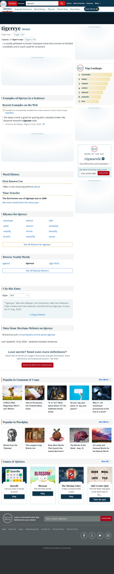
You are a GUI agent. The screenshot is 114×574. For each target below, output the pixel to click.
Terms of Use (72, 529)
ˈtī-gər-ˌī (18, 34)
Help (4, 529)
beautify (53, 231)
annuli (29, 231)
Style (5, 295)
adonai (29, 220)
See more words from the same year (20, 202)
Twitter (92, 535)
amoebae (53, 225)
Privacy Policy (59, 529)
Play (14, 496)
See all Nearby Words (37, 270)
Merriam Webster (7, 518)
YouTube (100, 535)
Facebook (84, 535)
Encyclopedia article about (37, 334)
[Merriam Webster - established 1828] (3, 3)
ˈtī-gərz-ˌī (29, 39)
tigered (6, 263)
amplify (7, 231)
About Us (13, 529)
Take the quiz (99, 499)
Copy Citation (38, 314)
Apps (21, 529)
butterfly (30, 236)
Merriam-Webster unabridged (37, 365)
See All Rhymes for (37, 244)
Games (69, 3)
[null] (103, 158)
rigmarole (92, 158)
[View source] (44, 124)
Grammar (90, 3)
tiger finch (54, 263)
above (37, 186)
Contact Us (46, 529)
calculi (52, 236)
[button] (98, 3)
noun (26, 28)
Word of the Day (78, 3)
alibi (51, 220)
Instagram (108, 535)
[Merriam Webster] (94, 149)
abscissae (8, 220)
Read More (9, 113)
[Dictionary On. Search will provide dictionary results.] (17, 3)
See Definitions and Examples (94, 163)
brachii (6, 236)
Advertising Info (32, 529)
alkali (6, 225)
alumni (29, 225)
